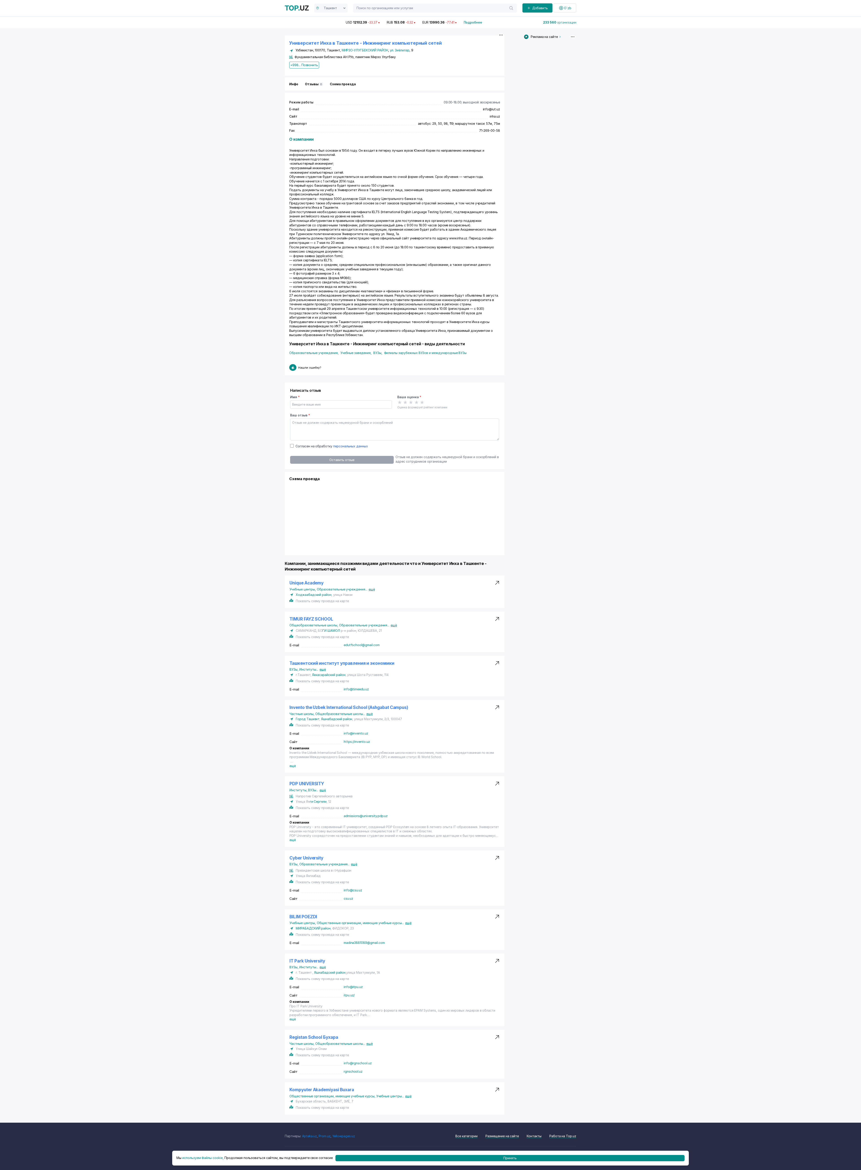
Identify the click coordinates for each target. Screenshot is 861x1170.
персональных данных (350, 446)
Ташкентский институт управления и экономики (341, 663)
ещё (372, 589)
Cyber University (306, 858)
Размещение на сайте (502, 1136)
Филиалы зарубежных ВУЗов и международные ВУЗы (425, 353)
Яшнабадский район (336, 719)
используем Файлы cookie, (203, 1158)
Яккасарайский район (328, 675)
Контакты (534, 1136)
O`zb (567, 8)
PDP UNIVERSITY (306, 783)
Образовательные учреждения (314, 353)
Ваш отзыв (300, 415)
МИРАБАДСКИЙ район (313, 928)
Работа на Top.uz (562, 1136)
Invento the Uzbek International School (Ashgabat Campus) (348, 707)
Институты (308, 669)
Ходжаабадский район (313, 595)
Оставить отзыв (341, 460)
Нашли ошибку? (309, 367)
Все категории (466, 1136)
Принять (510, 1158)
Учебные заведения (356, 353)
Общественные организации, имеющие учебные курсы (360, 923)
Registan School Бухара (313, 1037)
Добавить (540, 8)
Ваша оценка (409, 397)
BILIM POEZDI (303, 916)
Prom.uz (324, 1136)
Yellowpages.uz (343, 1136)
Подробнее (473, 22)
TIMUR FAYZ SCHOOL (311, 619)
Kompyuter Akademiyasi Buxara (321, 1089)
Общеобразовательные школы (314, 625)
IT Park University (307, 961)
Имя (295, 397)
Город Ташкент (307, 719)
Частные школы (302, 714)
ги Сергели (318, 801)
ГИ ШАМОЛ (331, 630)
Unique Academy (306, 583)
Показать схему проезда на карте (322, 601)
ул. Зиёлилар (399, 50)
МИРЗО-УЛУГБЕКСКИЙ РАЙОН (365, 50)
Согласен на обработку (332, 446)
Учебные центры (303, 589)
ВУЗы (377, 353)
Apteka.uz (309, 1136)
